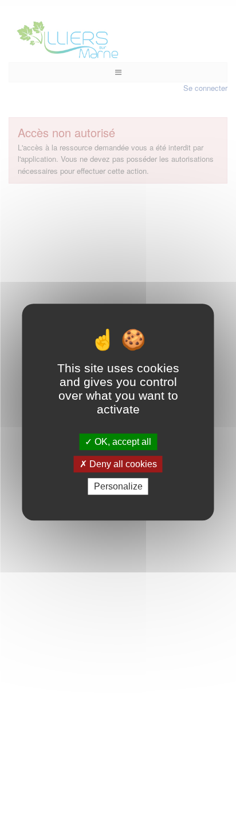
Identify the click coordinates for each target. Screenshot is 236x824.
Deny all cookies (122, 464)
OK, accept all (121, 442)
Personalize (118, 486)
